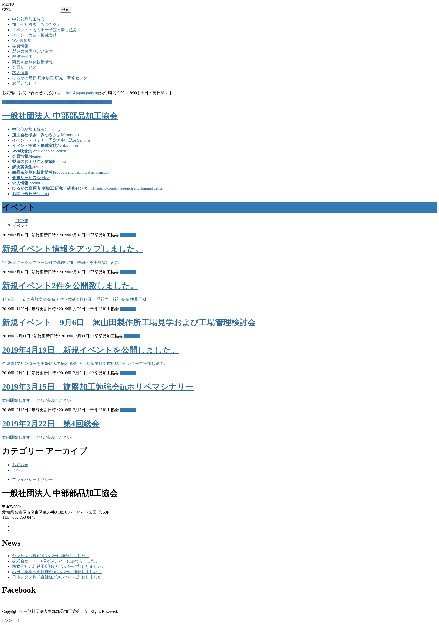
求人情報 (20, 72)
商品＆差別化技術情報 (32, 62)
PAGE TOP (12, 620)
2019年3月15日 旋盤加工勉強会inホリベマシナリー (98, 386)
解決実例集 (22, 56)
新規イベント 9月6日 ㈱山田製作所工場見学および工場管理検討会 (129, 322)
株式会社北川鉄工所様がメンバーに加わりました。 (59, 566)
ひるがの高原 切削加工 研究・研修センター (51, 78)
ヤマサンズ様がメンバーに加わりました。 (50, 556)
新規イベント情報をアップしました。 (72, 248)
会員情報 (20, 46)
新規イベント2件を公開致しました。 (70, 285)
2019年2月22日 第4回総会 (51, 423)
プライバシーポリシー (32, 479)
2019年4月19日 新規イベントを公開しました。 (90, 349)
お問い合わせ (24, 83)
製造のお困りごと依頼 (32, 51)
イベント (128, 235)
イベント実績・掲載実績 (34, 35)
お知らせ (20, 465)
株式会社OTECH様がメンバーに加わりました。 (55, 561)
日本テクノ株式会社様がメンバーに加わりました (57, 577)
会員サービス (24, 67)
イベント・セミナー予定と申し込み (44, 30)
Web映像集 (22, 40)
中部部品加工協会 (28, 19)
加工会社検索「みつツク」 (36, 24)
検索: (6, 9)
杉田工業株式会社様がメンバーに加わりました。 (57, 572)
